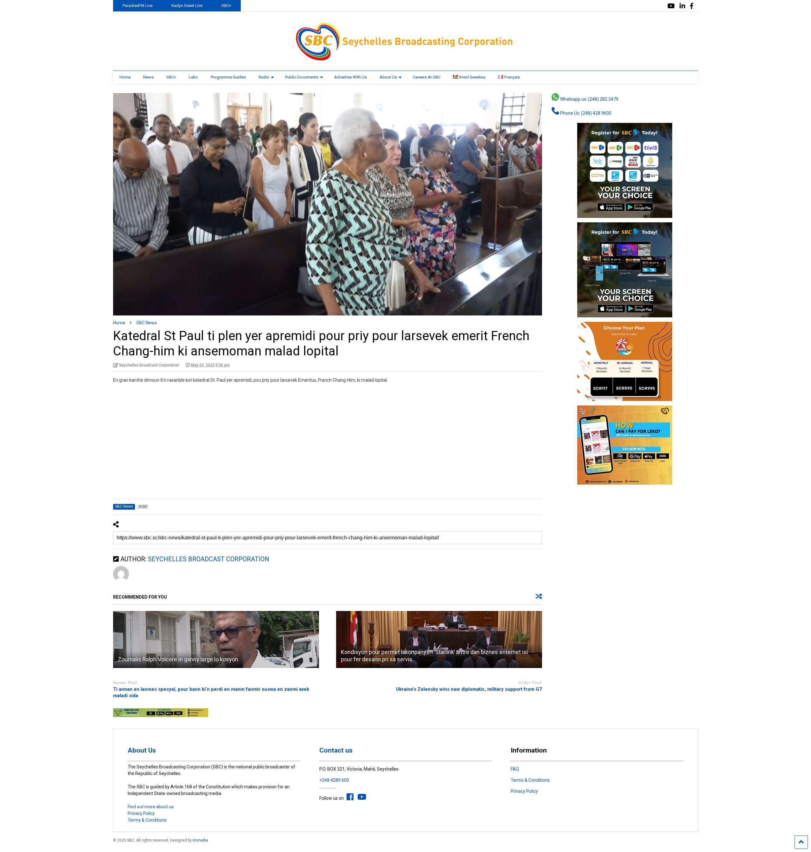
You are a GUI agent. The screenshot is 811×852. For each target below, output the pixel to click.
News (148, 77)
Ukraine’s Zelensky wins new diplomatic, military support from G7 (469, 689)
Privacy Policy (141, 813)
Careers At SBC (426, 77)
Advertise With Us (350, 77)
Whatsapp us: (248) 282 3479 (588, 99)
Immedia (200, 840)
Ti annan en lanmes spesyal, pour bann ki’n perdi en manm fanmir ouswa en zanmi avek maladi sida (211, 692)
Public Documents (301, 77)
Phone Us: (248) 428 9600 (585, 113)
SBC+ (226, 5)
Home (125, 77)
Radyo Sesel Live (186, 5)
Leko (193, 77)
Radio (264, 77)
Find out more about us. (151, 806)
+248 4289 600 (334, 780)
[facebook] (691, 6)
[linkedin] (682, 6)
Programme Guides (228, 77)
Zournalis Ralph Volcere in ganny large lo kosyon (178, 659)
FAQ (515, 769)
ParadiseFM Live (137, 5)
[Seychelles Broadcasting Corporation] (405, 59)
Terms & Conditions (147, 820)
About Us (388, 77)
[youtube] (671, 6)
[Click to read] (216, 639)
